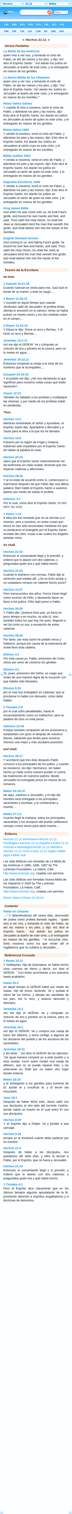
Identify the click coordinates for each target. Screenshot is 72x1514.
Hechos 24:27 (13, 589)
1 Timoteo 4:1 (13, 1184)
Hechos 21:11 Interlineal (19, 839)
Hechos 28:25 (13, 476)
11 (60, 919)
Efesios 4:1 (11, 669)
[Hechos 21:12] (68, 682)
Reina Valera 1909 (16, 129)
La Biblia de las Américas (21, 51)
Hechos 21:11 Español (35, 843)
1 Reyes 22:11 (13, 960)
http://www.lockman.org (18, 873)
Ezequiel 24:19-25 (15, 374)
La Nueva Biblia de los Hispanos (26, 77)
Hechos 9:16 (12, 1134)
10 (8, 915)
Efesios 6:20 (12, 688)
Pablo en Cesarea (15, 911)
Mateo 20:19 (12, 1079)
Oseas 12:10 (12, 393)
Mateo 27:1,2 (12, 814)
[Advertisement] (36, 1232)
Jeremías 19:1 (13, 1027)
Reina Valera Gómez (17, 103)
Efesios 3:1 (11, 654)
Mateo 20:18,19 (14, 791)
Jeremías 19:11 (14, 1049)
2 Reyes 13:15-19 (15, 325)
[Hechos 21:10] (4, 682)
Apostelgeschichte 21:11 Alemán (38, 847)
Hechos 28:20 (13, 635)
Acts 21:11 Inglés (44, 851)
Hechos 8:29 (12, 1120)
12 (43, 939)
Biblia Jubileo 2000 (16, 155)
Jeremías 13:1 (13, 1009)
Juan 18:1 (10, 1097)
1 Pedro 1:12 (12, 514)
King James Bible (15, 208)
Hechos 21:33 (13, 551)
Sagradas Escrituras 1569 (21, 182)
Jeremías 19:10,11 (16, 359)
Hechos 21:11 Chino (16, 851)
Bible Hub (19, 855)
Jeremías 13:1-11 (15, 340)
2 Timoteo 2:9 (13, 707)
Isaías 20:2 (11, 983)
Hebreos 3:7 (12, 499)
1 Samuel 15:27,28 (16, 283)
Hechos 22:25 (13, 570)
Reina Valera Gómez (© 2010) (23, 897)
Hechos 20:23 (13, 457)
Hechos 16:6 (12, 438)
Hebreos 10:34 (13, 726)
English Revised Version (20, 238)
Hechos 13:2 (12, 419)
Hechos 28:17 (13, 756)
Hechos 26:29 (13, 608)
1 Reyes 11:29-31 (15, 298)
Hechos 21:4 (12, 1148)
